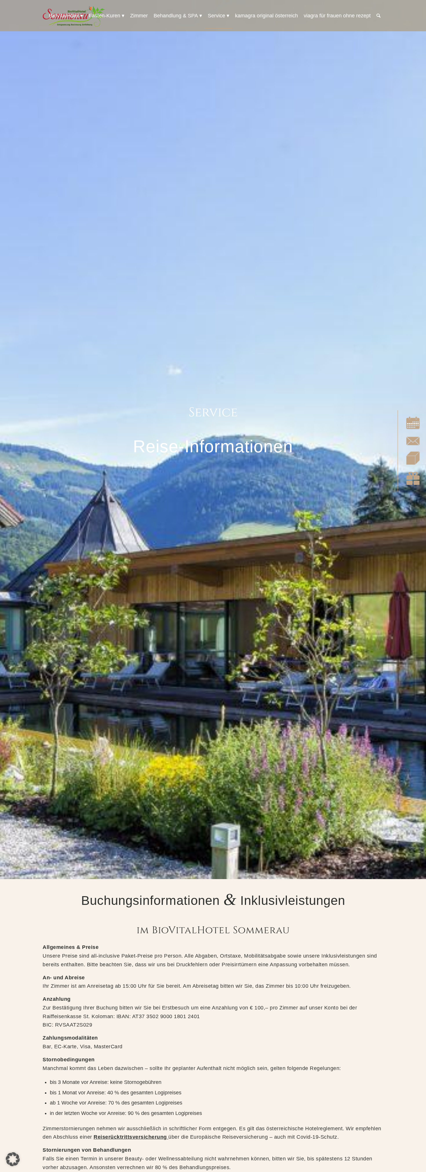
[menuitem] (66, 15)
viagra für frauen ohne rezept (337, 16)
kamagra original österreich (266, 16)
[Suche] (378, 15)
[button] (13, 1159)
